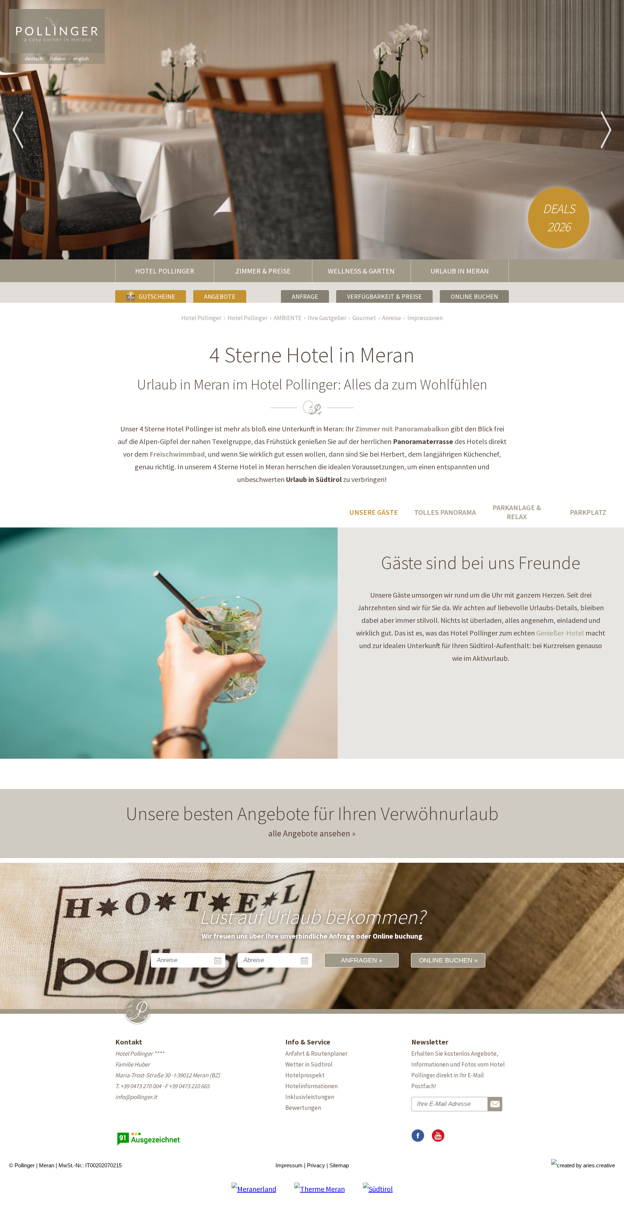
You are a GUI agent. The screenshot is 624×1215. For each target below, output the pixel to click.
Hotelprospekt (305, 1075)
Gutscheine (157, 296)
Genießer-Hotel (560, 632)
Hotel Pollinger (164, 270)
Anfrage (305, 296)
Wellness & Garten (361, 270)
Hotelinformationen (311, 1086)
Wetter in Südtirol (309, 1064)
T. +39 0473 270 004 (138, 1086)
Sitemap (339, 1165)
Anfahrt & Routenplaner (316, 1053)
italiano (58, 58)
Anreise (391, 318)
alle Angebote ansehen (309, 833)
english (81, 58)
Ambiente (288, 318)
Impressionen (425, 318)
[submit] (495, 1104)
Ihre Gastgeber (327, 318)
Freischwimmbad (177, 453)
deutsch (34, 58)
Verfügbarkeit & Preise (384, 296)
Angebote (219, 296)
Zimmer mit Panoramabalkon (402, 428)
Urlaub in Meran (459, 270)
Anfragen (359, 960)
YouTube (438, 1135)
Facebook (417, 1135)
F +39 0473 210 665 (187, 1086)
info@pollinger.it (136, 1097)
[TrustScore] (149, 1145)
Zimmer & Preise (263, 270)
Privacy (316, 1165)
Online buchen (445, 960)
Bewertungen (303, 1108)
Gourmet (364, 318)
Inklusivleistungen (309, 1097)
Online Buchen (474, 296)
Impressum (289, 1165)
